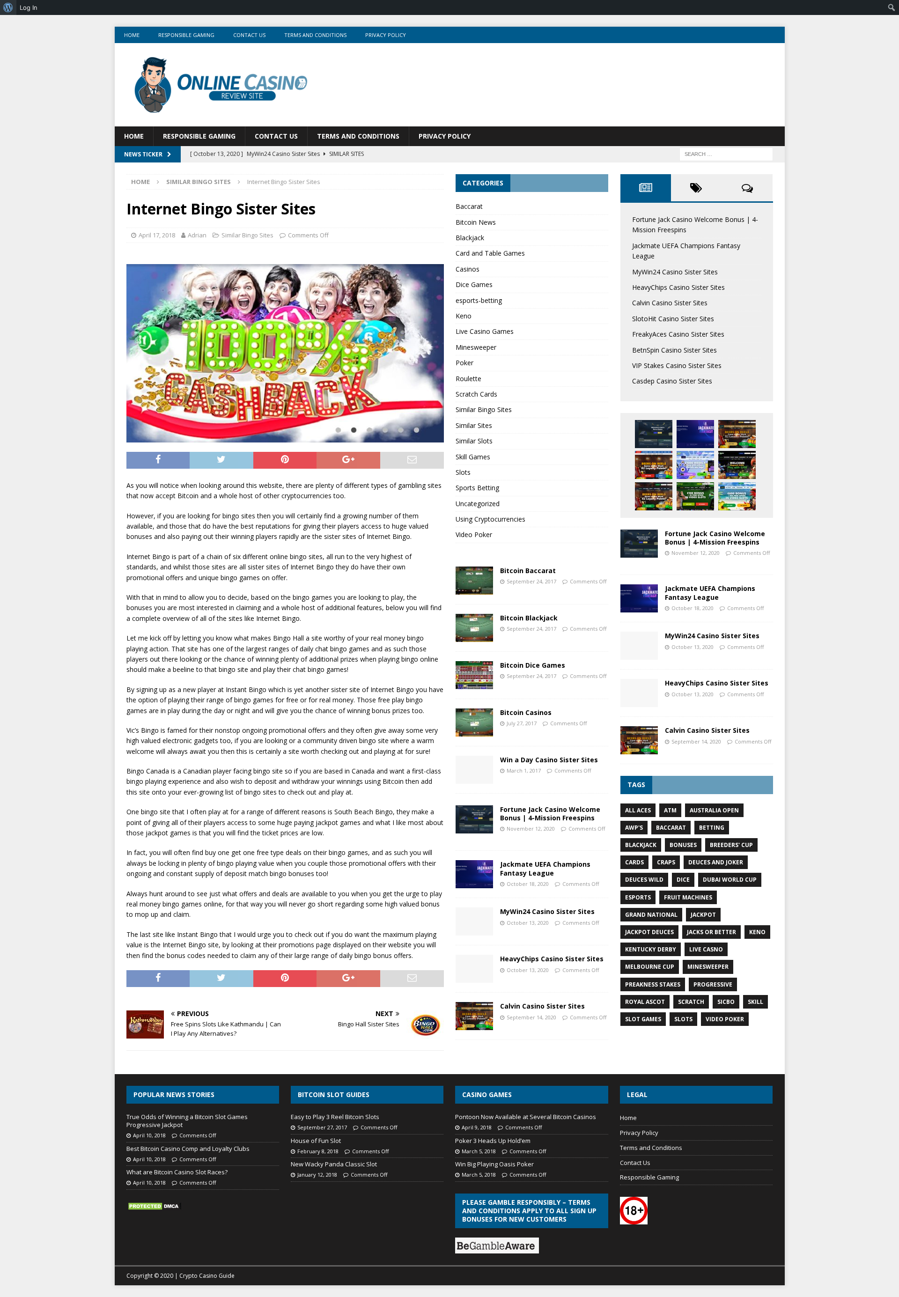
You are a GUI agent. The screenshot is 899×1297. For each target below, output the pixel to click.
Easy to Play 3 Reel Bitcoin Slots (335, 1117)
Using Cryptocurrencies (490, 519)
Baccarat (469, 206)
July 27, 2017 (522, 723)
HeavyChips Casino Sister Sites (552, 958)
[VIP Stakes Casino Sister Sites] (653, 496)
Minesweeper (476, 347)
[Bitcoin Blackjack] (474, 628)
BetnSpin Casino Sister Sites (674, 350)
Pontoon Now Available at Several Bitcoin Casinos (525, 1117)
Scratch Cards (476, 394)
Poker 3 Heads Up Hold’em (493, 1140)
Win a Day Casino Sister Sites (549, 759)
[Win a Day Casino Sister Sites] (474, 770)
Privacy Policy (385, 34)
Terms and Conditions (315, 34)
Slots (463, 472)
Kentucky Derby (650, 949)
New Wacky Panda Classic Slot (334, 1164)
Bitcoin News (476, 222)
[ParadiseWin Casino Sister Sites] (737, 496)
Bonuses (683, 845)
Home (132, 34)
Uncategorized (478, 503)
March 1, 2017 (524, 770)
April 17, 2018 (157, 235)
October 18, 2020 (528, 883)
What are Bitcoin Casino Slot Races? (177, 1172)
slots (683, 1019)
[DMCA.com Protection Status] (154, 1206)
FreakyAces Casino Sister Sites (678, 334)
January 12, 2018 (317, 1174)
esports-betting (479, 300)
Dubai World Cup (730, 880)
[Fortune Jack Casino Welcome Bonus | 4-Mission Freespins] (474, 819)
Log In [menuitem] (28, 7)
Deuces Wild (644, 880)
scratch (691, 1002)
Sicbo (726, 1002)
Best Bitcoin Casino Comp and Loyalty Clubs (188, 1148)
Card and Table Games (490, 253)
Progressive (712, 984)
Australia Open (714, 810)
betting (711, 828)
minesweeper (708, 967)
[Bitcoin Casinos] (474, 722)
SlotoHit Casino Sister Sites (673, 318)
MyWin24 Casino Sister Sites (547, 911)
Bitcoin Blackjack (529, 617)
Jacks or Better (711, 932)
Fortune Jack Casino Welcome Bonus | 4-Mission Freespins (550, 813)
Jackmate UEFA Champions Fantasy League (545, 868)
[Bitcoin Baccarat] (474, 581)
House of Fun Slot (316, 1140)
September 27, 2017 (322, 1127)
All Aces (638, 810)
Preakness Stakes (652, 984)
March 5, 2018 (479, 1151)
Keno (464, 315)
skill (755, 1002)
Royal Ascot (645, 1002)
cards (634, 862)
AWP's (634, 828)
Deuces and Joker (715, 862)
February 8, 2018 (318, 1151)
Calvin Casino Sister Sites (542, 1006)
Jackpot (703, 915)
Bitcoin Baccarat (528, 570)
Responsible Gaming (186, 34)
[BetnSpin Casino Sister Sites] (737, 465)
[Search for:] (726, 153)
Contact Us (249, 34)
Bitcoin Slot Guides (333, 1094)
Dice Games (474, 284)
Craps (666, 862)
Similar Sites (474, 425)
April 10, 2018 (149, 1135)
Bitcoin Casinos (526, 712)
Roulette (468, 378)
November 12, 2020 (531, 828)
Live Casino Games (485, 331)
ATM (670, 810)
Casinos (467, 269)
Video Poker (474, 534)
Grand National (651, 915)
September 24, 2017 (531, 581)
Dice (683, 880)
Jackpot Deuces (649, 932)
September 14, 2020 (531, 1017)
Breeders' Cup (731, 845)
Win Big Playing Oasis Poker (494, 1164)
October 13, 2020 (528, 922)
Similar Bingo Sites (247, 235)
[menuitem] (8, 7)
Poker (464, 362)
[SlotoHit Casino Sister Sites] (653, 465)
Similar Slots (474, 440)
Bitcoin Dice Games (532, 665)
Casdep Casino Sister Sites (672, 380)
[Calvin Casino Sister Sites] (474, 1016)
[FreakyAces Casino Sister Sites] (695, 465)
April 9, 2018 (477, 1127)
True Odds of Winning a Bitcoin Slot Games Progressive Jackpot (187, 1121)
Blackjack (470, 237)
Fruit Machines (688, 897)
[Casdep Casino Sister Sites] (695, 496)
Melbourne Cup (649, 967)
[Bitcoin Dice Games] (474, 675)
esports (638, 897)
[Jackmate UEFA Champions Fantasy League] (474, 874)
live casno (706, 949)
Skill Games (473, 456)
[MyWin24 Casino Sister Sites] (474, 921)
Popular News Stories (173, 1094)
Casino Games (487, 1094)
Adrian (197, 235)
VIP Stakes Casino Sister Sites (677, 365)
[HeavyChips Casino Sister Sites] (474, 969)
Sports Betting (477, 487)
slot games (643, 1019)
